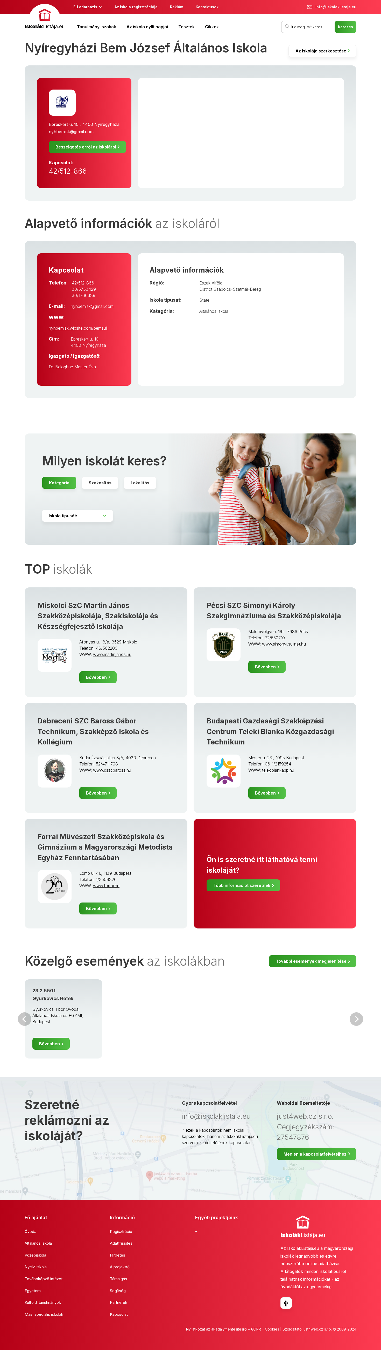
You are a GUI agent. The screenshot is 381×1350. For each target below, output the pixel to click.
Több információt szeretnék (241, 885)
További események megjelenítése (311, 961)
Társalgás (118, 1278)
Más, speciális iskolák (44, 1314)
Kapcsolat (119, 1314)
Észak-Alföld (210, 283)
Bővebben (96, 677)
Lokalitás (140, 482)
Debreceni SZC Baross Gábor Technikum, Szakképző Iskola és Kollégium (93, 731)
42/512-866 (68, 171)
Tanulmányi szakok (96, 26)
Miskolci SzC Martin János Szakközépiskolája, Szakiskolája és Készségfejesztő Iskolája (98, 616)
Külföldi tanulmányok (43, 1302)
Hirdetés (117, 1255)
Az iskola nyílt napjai (147, 26)
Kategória (59, 482)
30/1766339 (83, 295)
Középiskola (35, 1255)
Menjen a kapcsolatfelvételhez (315, 1154)
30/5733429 (84, 289)
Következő (356, 1019)
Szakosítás (100, 482)
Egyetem (33, 1290)
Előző (24, 1019)
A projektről (120, 1266)
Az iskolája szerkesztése (320, 50)
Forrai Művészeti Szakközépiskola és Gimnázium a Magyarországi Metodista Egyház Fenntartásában (105, 847)
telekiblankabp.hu (278, 770)
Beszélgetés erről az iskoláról (85, 147)
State (204, 300)
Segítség (118, 1290)
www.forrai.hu (106, 885)
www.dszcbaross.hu (112, 770)
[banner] (45, 17)
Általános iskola (213, 311)
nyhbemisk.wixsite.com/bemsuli (78, 328)
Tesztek (186, 26)
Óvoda (30, 1231)
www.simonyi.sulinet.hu (284, 644)
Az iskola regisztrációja (136, 7)
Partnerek (118, 1302)
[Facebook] (286, 1303)
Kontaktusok (207, 7)
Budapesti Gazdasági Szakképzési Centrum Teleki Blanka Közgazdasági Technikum (270, 731)
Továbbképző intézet (43, 1278)
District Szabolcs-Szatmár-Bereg (230, 289)
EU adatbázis (85, 7)
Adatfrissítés (121, 1243)
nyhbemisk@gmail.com (71, 131)
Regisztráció (121, 1231)
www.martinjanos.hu (112, 654)
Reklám (176, 7)
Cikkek (212, 26)
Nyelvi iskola (36, 1266)
